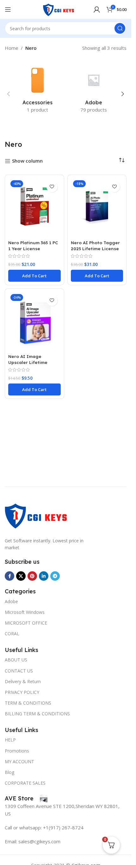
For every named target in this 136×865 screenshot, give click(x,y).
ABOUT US (16, 660)
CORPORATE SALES (25, 783)
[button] (8, 94)
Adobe (11, 601)
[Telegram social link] (55, 576)
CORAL (12, 634)
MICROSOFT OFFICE (26, 623)
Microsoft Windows (25, 612)
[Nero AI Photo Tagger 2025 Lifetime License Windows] (97, 208)
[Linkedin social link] (43, 576)
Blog (9, 772)
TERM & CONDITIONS (28, 703)
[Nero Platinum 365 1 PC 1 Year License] (34, 208)
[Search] (119, 28)
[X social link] (21, 576)
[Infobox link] (26, 798)
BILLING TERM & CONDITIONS (37, 714)
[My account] (96, 9)
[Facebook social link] (9, 576)
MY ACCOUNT (19, 761)
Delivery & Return (23, 681)
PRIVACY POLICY (22, 692)
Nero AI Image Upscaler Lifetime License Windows (27, 362)
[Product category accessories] (37, 90)
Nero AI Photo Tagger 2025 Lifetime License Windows (95, 248)
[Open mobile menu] (8, 9)
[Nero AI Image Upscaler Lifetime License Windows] (34, 321)
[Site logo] (58, 9)
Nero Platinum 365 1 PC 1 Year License (33, 245)
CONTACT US (19, 671)
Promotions (17, 751)
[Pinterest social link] (32, 576)
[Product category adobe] (94, 90)
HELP (10, 740)
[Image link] (36, 514)
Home (11, 48)
